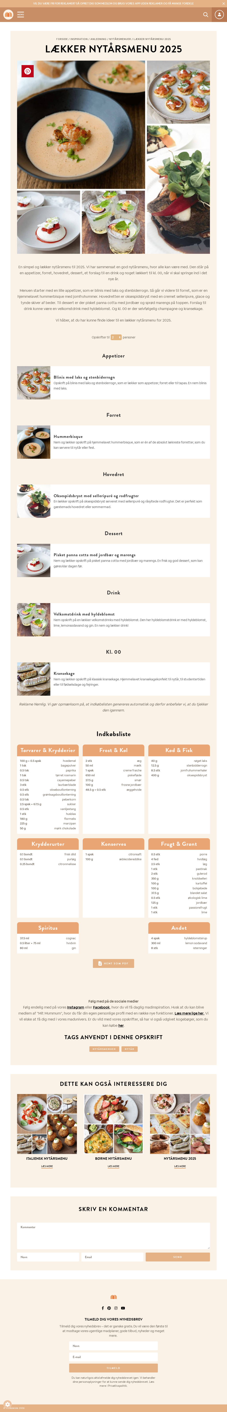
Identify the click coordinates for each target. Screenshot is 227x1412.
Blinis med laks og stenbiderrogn (84, 377)
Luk (221, 1314)
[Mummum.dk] (113, 1297)
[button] (7, 1404)
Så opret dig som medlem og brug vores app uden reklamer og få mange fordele (113, 3)
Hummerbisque (68, 436)
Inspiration (79, 39)
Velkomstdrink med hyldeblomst (84, 614)
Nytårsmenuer (120, 39)
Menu (20, 14)
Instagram (75, 1007)
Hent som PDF (116, 963)
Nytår (129, 1049)
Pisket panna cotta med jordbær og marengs (95, 555)
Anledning (98, 39)
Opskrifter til (101, 337)
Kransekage (64, 673)
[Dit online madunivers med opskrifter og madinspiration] (8, 15)
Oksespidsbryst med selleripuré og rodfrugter (96, 496)
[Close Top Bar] (223, 3)
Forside (62, 39)
